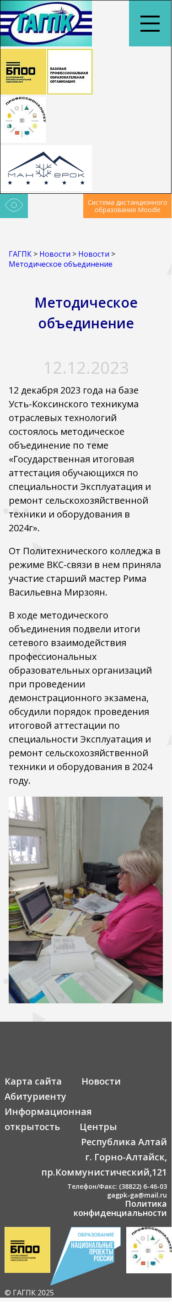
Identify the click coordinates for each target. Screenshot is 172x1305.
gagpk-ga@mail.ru (137, 1195)
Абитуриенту (35, 1096)
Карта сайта (33, 1081)
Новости (101, 1081)
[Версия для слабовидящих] (14, 206)
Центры (98, 1126)
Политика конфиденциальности (120, 1208)
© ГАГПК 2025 (29, 1293)
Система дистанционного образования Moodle (127, 206)
